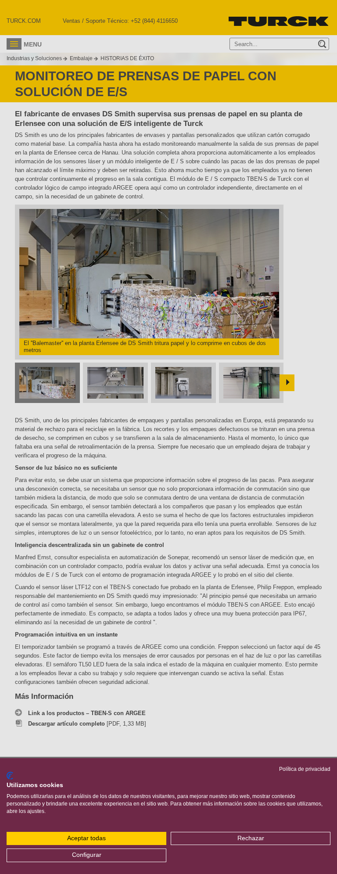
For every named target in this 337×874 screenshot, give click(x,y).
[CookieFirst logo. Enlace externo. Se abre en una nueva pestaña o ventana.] (10, 776)
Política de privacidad (304, 769)
